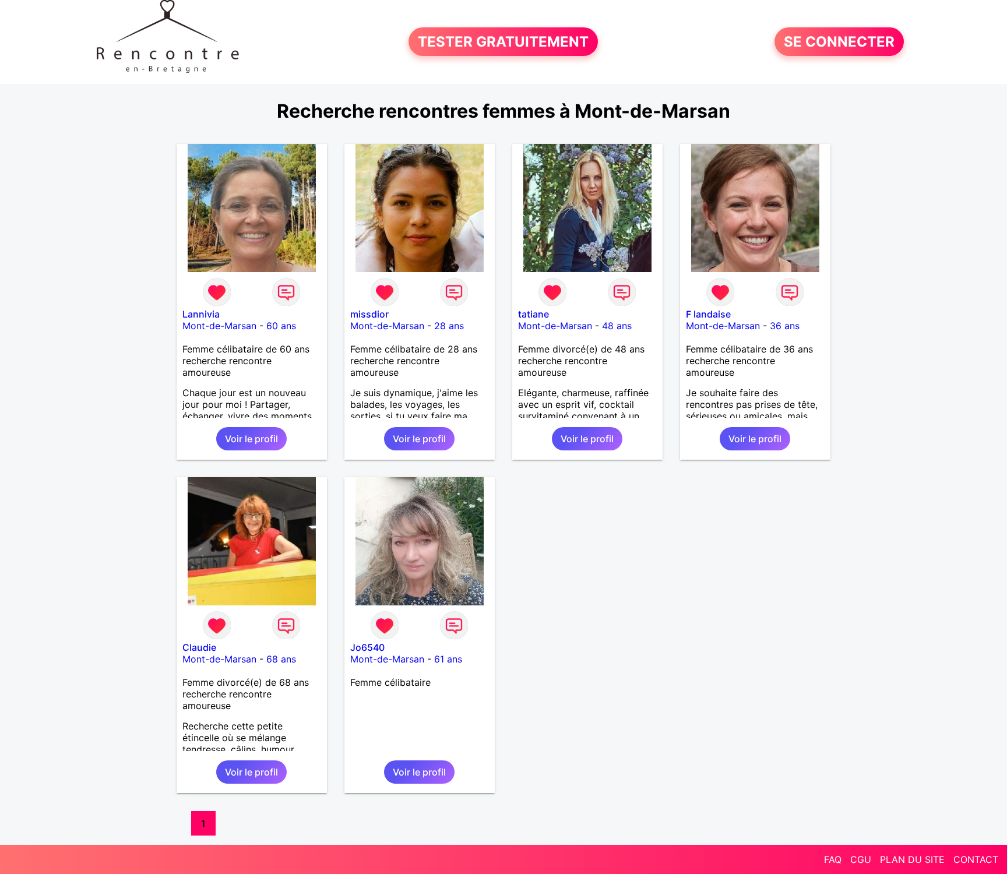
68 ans (281, 659)
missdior (369, 314)
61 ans (448, 659)
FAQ (832, 859)
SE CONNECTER (839, 41)
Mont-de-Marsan (219, 326)
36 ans (785, 326)
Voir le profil (251, 439)
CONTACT (975, 859)
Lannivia (201, 314)
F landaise (708, 314)
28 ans (449, 326)
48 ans (617, 326)
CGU (860, 859)
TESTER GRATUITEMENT (503, 41)
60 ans (281, 326)
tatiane (533, 314)
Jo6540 (367, 647)
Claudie (199, 647)
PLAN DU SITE (912, 859)
